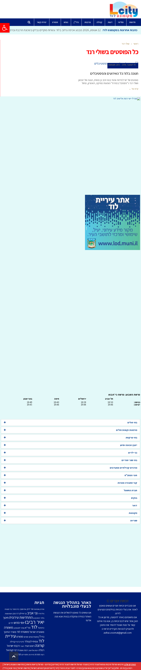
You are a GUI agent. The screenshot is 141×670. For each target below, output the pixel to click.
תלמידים (24, 654)
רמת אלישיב (33, 650)
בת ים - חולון (120, 668)
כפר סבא (12, 668)
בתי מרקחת (131, 437)
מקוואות (133, 513)
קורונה (39, 645)
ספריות (133, 520)
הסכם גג (36, 618)
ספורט (19, 636)
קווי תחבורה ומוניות (127, 483)
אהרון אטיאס (39, 609)
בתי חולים (132, 422)
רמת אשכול (23, 650)
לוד (34, 626)
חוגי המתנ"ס (131, 475)
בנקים (134, 498)
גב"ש (111, 668)
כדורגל (41, 627)
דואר (134, 505)
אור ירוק (30, 609)
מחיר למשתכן (19, 628)
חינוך (6, 618)
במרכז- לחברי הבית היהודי (70, 668)
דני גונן (16, 613)
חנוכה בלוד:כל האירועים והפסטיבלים (114, 73)
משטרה (8, 627)
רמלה (41, 650)
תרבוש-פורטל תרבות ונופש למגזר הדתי (107, 664)
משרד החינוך (10, 632)
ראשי (135, 43)
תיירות (31, 654)
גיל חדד (41, 613)
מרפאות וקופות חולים (126, 430)
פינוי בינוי (20, 641)
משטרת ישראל (37, 632)
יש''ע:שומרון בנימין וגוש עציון (95, 668)
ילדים (11, 623)
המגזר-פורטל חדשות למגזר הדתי (73, 664)
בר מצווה (8, 609)
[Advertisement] (70, 147)
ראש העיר (30, 646)
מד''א (27, 627)
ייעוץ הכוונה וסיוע (128, 445)
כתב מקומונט (114, 65)
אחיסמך (23, 609)
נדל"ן (5, 668)
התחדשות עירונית (21, 617)
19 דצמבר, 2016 (128, 65)
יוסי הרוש (19, 622)
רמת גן (129, 668)
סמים (26, 636)
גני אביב (32, 613)
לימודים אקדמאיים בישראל (42, 668)
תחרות (37, 654)
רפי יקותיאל (11, 650)
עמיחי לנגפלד (31, 641)
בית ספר (15, 609)
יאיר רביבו (34, 621)
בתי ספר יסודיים (129, 460)
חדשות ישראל (24, 668)
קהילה (12, 641)
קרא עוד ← (133, 89)
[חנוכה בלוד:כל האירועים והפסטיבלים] (105, 64)
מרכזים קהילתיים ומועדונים (123, 468)
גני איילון (23, 613)
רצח (42, 654)
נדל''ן (41, 636)
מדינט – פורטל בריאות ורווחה (38, 664)
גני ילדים (132, 452)
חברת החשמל (130, 490)
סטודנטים (33, 636)
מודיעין (55, 664)
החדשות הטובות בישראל (14, 664)
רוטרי (22, 646)
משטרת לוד (23, 632)
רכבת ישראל (13, 646)
